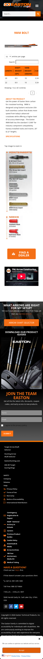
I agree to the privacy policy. (16, 425)
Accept (21, 650)
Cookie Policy (15, 656)
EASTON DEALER (25, 314)
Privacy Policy (25, 656)
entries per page (18, 56)
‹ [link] (28, 93)
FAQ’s (17, 570)
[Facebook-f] (11, 606)
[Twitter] (16, 606)
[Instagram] (6, 606)
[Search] (38, 13)
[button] (39, 639)
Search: (12, 62)
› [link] (36, 93)
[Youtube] (21, 606)
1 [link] (32, 93)
